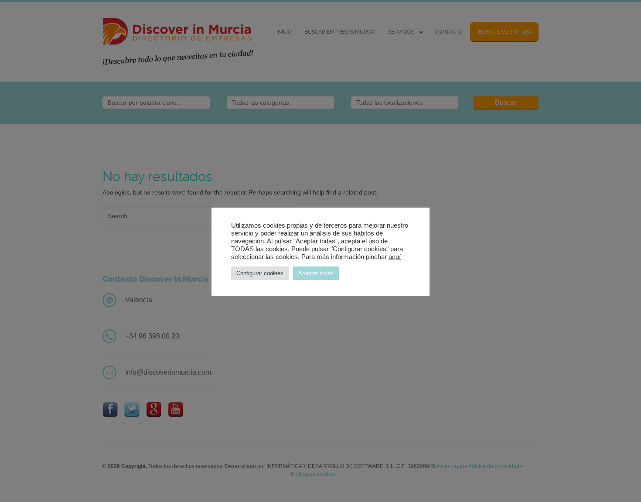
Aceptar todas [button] (316, 273)
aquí (395, 256)
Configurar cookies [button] (259, 273)
